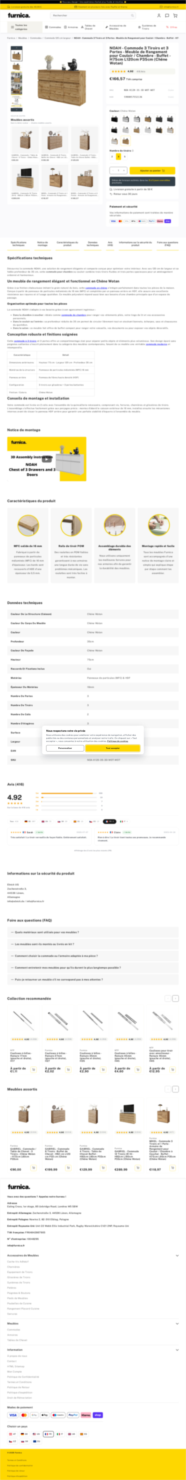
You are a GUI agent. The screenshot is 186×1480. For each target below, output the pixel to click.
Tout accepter (113, 748)
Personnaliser (65, 748)
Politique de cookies (117, 741)
